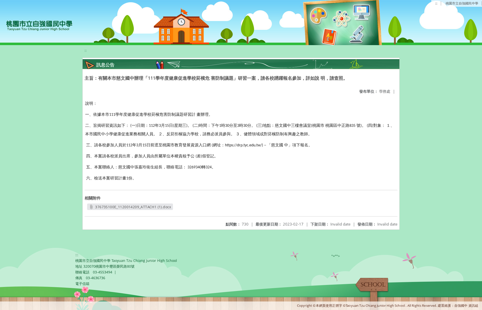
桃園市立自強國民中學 (462, 3)
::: (436, 3)
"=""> (335, 256)
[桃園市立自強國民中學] (37, 25)
